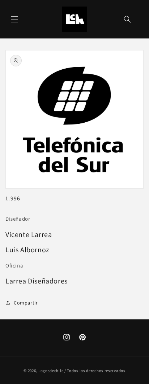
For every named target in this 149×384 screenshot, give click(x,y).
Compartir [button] (26, 302)
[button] (14, 19)
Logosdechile (50, 370)
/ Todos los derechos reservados (94, 370)
